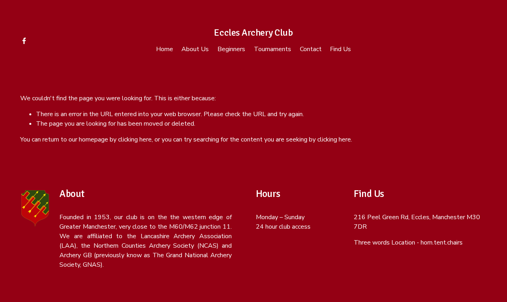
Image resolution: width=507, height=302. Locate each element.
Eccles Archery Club (253, 32)
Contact (311, 49)
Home (164, 49)
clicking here (135, 139)
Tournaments (272, 49)
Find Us (340, 49)
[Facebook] (24, 41)
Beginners (231, 49)
